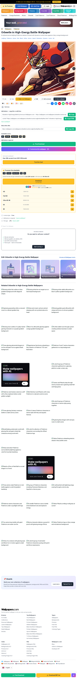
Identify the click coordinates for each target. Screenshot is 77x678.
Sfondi (58, 661)
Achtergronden (21, 663)
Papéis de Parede (48, 661)
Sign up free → (67, 584)
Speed (34, 38)
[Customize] (73, 675)
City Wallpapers (31, 617)
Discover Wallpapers (7, 622)
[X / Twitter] (55, 103)
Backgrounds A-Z (6, 646)
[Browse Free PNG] (62, 11)
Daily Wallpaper (5, 629)
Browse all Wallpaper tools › (68, 257)
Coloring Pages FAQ (32, 655)
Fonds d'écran (33, 663)
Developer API (56, 649)
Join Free (36, 6)
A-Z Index (4, 617)
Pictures (32, 11)
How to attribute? (5, 121)
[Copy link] (74, 103)
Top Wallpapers (5, 627)
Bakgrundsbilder (35, 661)
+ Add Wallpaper (22, 6)
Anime (14, 38)
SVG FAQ (29, 651)
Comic (50, 38)
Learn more (56, 584)
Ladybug (3, 38)
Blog (53, 644)
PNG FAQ (29, 653)
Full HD (7, 136)
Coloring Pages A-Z (6, 655)
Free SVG (44, 11)
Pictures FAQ (30, 649)
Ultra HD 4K (14, 136)
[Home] (2, 29)
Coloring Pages (68, 10)
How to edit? (16, 221)
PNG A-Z (3, 653)
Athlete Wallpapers (32, 624)
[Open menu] (74, 6)
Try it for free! (38, 162)
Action (30, 38)
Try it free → (56, 2)
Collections (4, 620)
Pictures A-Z (4, 649)
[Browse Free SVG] (50, 11)
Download (38, 181)
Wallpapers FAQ (31, 644)
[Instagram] (66, 103)
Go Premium (9, 6)
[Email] (70, 103)
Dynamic (45, 38)
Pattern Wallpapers (32, 629)
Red (18, 38)
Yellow (25, 38)
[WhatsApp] (63, 103)
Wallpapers (5, 11)
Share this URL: (5, 125)
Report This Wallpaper (8, 226)
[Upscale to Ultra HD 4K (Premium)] (72, 200)
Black (21, 38)
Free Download (39, 144)
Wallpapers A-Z (5, 644)
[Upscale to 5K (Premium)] (72, 204)
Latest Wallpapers (6, 624)
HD (3, 136)
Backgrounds (19, 11)
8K (24, 136)
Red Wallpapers (31, 620)
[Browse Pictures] (38, 11)
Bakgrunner (52, 663)
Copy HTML (70, 118)
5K (20, 136)
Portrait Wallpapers (32, 622)
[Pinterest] (59, 103)
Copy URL (71, 129)
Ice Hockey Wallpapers (33, 638)
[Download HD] (72, 191)
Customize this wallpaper (39, 149)
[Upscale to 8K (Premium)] (72, 209)
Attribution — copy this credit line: (11, 111)
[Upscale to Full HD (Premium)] (72, 196)
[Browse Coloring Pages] (74, 11)
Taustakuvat (61, 663)
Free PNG (56, 11)
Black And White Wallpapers (34, 634)
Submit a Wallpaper (57, 646)
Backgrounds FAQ (31, 646)
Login (47, 6)
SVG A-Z (3, 651)
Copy (72, 114)
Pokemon (16, 29)
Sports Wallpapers (32, 631)
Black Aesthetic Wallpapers (34, 627)
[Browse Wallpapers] (12, 11)
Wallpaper (25, 661)
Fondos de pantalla (8, 663)
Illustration (39, 38)
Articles (3, 631)
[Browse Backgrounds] (25, 11)
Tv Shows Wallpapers (32, 636)
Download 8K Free (54, 675)
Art (53, 38)
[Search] (69, 6)
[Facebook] (52, 103)
